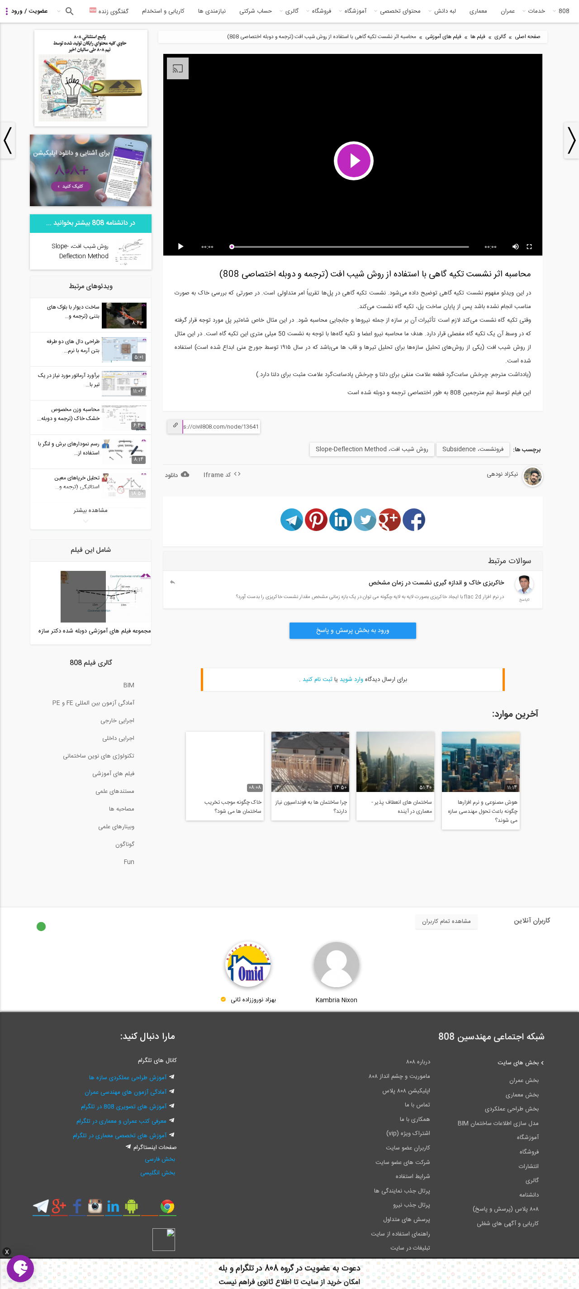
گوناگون (124, 845)
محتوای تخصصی (400, 11)
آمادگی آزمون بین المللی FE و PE (93, 703)
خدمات (536, 11)
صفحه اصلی (528, 37)
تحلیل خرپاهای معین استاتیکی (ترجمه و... (77, 482)
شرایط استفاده (413, 1177)
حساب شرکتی (255, 11)
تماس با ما (417, 1105)
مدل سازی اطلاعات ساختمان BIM (498, 1124)
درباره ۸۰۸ (418, 1062)
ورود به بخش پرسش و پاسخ (352, 630)
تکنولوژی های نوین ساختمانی (98, 756)
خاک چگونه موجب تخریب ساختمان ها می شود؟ (232, 807)
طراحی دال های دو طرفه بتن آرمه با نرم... (73, 346)
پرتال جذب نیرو (411, 1205)
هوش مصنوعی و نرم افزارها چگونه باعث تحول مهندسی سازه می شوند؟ (482, 811)
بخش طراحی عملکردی (512, 1109)
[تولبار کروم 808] (167, 1209)
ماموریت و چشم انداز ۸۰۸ (399, 1076)
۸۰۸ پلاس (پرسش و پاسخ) (506, 1209)
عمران (508, 11)
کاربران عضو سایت (408, 1148)
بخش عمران (524, 1081)
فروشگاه (321, 11)
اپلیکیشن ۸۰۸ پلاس (406, 1091)
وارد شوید (351, 680)
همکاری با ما (415, 1120)
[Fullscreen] (529, 247)
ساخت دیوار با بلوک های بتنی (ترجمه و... (73, 312)
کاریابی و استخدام (163, 11)
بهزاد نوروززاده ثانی (253, 1000)
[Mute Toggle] (516, 247)
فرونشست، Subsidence (472, 449)
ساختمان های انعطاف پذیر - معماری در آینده (401, 807)
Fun (129, 862)
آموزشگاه (355, 11)
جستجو (68, 11)
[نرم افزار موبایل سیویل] (131, 1209)
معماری (478, 11)
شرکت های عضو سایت (402, 1163)
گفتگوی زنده (112, 12)
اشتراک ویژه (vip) (408, 1134)
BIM (128, 685)
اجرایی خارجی (117, 721)
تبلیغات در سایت (410, 1248)
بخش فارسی (160, 1159)
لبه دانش (445, 11)
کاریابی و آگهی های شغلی (508, 1224)
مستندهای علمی (114, 792)
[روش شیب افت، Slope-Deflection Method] (131, 264)
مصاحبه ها (121, 809)
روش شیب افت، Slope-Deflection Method (372, 449)
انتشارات (529, 1167)
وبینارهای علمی (116, 827)
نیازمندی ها (212, 11)
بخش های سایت (518, 1063)
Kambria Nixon (336, 1000)
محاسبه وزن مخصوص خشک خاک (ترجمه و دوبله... (68, 414)
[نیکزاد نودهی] (508, 485)
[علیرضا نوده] (524, 592)
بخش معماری (522, 1095)
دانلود (171, 476)
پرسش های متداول (406, 1220)
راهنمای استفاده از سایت (400, 1234)
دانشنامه (529, 1195)
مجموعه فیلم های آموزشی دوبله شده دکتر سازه (94, 631)
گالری (292, 11)
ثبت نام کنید (317, 680)
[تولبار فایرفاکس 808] (149, 1209)
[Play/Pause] (182, 247)
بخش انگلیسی (157, 1173)
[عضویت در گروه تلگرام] (41, 1209)
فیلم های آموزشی (443, 37)
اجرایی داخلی (118, 738)
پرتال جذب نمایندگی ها (402, 1191)
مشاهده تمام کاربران (446, 922)
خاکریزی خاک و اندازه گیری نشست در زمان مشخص (436, 583)
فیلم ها (477, 37)
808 (564, 11)
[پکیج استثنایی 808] (90, 125)
